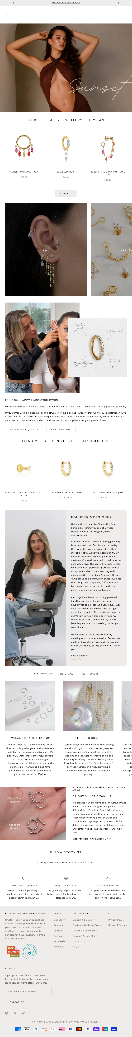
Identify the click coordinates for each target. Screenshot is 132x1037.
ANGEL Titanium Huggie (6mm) (66, 493)
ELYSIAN (96, 120)
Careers (58, 936)
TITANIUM (29, 441)
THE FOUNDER (43, 674)
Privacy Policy (116, 920)
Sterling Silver (60, 441)
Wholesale (59, 941)
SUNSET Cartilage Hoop (24, 172)
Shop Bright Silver (100, 838)
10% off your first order (66, 3)
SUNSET (35, 120)
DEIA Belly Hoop (66, 172)
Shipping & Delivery (84, 920)
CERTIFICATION (61, 429)
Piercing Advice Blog (84, 936)
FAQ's (76, 946)
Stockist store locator (80, 862)
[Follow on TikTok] (23, 1013)
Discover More (80, 838)
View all (66, 193)
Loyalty (58, 930)
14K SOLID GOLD (97, 441)
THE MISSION (89, 674)
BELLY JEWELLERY (65, 120)
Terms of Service (117, 925)
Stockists (59, 946)
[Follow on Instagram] (6, 1013)
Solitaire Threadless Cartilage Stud (24, 494)
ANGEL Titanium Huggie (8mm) (108, 493)
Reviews (58, 925)
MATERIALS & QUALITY (24, 429)
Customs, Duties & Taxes (87, 925)
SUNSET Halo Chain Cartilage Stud (108, 173)
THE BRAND (66, 674)
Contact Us (79, 941)
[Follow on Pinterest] (15, 1013)
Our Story (59, 920)
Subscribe (17, 1002)
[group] (66, 67)
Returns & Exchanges (85, 930)
